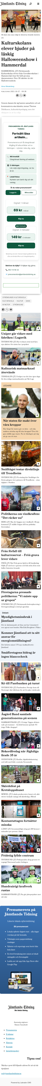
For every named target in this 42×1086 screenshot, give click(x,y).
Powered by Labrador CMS (21, 1083)
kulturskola (8, 301)
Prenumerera (11, 1030)
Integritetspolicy (12, 1051)
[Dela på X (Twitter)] (21, 95)
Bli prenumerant (21, 926)
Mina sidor (29, 192)
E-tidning (9, 1034)
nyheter (6, 305)
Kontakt (9, 1047)
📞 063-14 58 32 (12, 270)
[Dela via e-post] (24, 95)
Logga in (13, 192)
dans (28, 301)
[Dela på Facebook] (17, 95)
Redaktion (10, 1038)
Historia (9, 1042)
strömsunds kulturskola (14, 297)
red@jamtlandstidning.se (11, 1073)
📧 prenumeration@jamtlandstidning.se (20, 274)
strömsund (18, 305)
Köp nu (21, 219)
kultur (20, 301)
